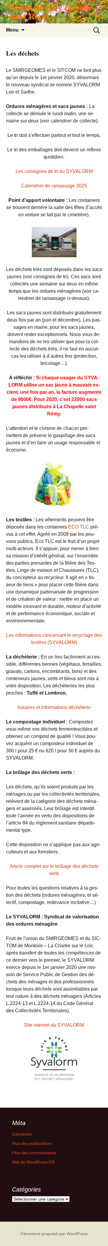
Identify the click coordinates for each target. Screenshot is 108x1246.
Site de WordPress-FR (33, 1162)
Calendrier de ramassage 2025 (54, 185)
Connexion (22, 1134)
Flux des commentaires (34, 1152)
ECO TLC (78, 526)
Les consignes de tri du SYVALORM (54, 171)
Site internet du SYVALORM (54, 1025)
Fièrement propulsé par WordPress (54, 1233)
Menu (12, 29)
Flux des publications (32, 1143)
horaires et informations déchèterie (54, 707)
